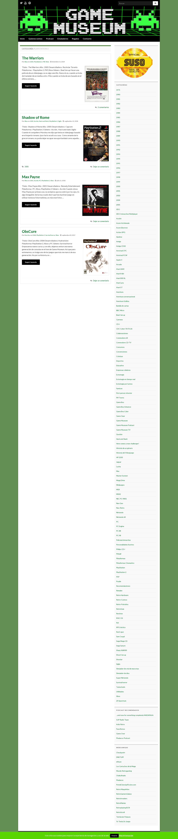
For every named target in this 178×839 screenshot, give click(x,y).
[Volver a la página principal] (89, 21)
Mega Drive (120, 480)
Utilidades (120, 692)
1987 (118, 127)
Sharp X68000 (121, 650)
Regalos (75, 38)
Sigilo (60, 121)
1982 (118, 104)
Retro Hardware (122, 595)
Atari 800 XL (121, 278)
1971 (118, 90)
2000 (118, 186)
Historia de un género (124, 448)
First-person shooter (124, 393)
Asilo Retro (120, 724)
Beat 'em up (120, 315)
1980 (118, 94)
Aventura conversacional (125, 297)
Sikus (26, 62)
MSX (118, 489)
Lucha (118, 466)
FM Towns (120, 398)
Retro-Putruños (122, 604)
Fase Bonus (120, 729)
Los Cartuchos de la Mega (126, 766)
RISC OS (119, 618)
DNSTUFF (120, 757)
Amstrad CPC (121, 251)
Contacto (87, 38)
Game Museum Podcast (125, 425)
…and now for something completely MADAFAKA (134, 715)
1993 (118, 154)
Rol (117, 623)
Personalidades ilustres (125, 545)
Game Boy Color (122, 411)
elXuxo (118, 762)
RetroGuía (120, 609)
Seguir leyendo (31, 86)
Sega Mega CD (121, 641)
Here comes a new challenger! (127, 444)
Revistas (119, 613)
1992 (118, 150)
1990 (118, 140)
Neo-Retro (120, 508)
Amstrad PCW (121, 255)
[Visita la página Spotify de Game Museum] (29, 2)
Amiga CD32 (121, 246)
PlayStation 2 (38, 62)
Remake (119, 591)
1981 (118, 99)
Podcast (50, 38)
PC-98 (118, 535)
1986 (118, 122)
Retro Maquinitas (122, 789)
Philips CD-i (120, 549)
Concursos (120, 347)
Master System (122, 476)
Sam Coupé (120, 636)
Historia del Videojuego (125, 453)
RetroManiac (121, 803)
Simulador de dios (122, 673)
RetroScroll (120, 812)
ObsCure (29, 231)
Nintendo (119, 512)
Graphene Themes (38, 836)
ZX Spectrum (121, 701)
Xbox (47, 62)
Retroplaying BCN (123, 808)
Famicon (119, 388)
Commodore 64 (122, 338)
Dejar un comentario (101, 167)
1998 (118, 177)
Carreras (119, 320)
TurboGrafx (120, 687)
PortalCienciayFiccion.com (126, 785)
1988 (118, 131)
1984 (118, 113)
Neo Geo (119, 503)
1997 (118, 173)
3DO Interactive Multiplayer (127, 214)
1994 (118, 159)
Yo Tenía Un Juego (123, 821)
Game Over (120, 734)
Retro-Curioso (121, 600)
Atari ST (119, 287)
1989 (118, 136)
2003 (118, 195)
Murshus (27, 235)
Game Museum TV (123, 430)
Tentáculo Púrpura (123, 817)
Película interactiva (123, 540)
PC (40, 180)
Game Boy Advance (123, 407)
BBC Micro (120, 310)
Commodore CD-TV (123, 342)
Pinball (118, 554)
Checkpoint (120, 752)
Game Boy (120, 402)
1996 (118, 168)
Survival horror (50, 235)
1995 (118, 163)
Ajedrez (119, 237)
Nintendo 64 (121, 517)
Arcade (119, 264)
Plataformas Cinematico (125, 563)
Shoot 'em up (121, 655)
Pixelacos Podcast (123, 738)
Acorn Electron (122, 228)
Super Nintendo (122, 678)
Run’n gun (120, 632)
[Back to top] (173, 834)
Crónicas (119, 356)
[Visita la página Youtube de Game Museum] (25, 2)
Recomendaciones (123, 586)
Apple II (119, 260)
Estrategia (120, 375)
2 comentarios (103, 107)
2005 (31, 62)
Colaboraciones (122, 333)
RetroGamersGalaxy (124, 794)
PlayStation (120, 568)
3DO (118, 209)
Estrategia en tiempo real (125, 379)
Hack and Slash (44, 121)
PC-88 (118, 531)
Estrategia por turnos (124, 384)
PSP (44, 62)
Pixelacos (119, 780)
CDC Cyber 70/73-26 (124, 329)
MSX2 (118, 494)
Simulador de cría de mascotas (127, 669)
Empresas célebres (123, 370)
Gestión (119, 434)
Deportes (120, 361)
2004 (34, 235)
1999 (118, 182)
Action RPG (120, 232)
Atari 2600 (120, 269)
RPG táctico (120, 627)
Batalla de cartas (122, 306)
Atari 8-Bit (120, 274)
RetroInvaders (121, 798)
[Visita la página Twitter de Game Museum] (21, 2)
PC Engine (120, 526)
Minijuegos (120, 485)
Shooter (119, 659)
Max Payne (31, 177)
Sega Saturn (120, 646)
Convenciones (121, 352)
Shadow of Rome (35, 117)
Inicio (22, 38)
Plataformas (120, 558)
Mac (117, 471)
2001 (31, 180)
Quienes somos (35, 38)
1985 (118, 117)
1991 (118, 145)
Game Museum (122, 421)
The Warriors (33, 58)
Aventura (119, 292)
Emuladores (62, 38)
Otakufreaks (121, 775)
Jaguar (118, 462)
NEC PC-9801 (121, 499)
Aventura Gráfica (122, 301)
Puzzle (118, 581)
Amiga (118, 241)
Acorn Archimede (122, 223)
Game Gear (120, 416)
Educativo (120, 365)
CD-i (118, 324)
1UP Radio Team (122, 720)
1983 (118, 108)
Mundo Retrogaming (124, 771)
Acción (36, 121)
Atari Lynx (120, 283)
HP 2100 (119, 457)
